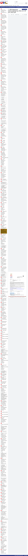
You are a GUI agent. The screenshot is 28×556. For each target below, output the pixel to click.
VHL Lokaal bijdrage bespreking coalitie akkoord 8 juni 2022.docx (3, 54)
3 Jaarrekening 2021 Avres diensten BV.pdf (3, 324)
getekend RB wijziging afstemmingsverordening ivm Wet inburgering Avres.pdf (4, 360)
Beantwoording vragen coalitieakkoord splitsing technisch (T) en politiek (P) (3, 38)
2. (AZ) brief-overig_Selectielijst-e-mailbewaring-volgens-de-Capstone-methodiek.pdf (4, 269)
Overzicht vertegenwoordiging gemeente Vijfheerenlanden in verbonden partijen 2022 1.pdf (4, 449)
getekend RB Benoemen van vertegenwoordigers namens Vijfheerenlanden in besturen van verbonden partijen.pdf (4, 441)
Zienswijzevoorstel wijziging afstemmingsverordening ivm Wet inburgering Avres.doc (4, 367)
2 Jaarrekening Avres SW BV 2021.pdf (4, 321)
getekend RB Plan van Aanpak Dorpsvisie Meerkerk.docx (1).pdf (3, 534)
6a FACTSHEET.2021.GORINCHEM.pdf (4, 334)
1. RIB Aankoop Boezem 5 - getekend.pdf (3, 190)
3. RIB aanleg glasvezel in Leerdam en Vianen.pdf (3, 204)
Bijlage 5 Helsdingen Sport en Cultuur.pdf (3, 502)
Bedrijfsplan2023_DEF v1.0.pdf (4, 289)
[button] (26, 3)
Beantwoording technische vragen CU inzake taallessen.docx (3, 32)
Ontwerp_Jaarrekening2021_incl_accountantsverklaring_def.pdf (4, 414)
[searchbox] (20, 3)
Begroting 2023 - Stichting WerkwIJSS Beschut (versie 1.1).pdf (3, 285)
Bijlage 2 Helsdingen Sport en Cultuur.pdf (3, 493)
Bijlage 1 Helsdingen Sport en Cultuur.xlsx (3, 490)
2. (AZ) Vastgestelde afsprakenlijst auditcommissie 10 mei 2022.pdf (3, 149)
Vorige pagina (25, 9)
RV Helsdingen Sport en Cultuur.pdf (3, 483)
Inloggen (25, 555)
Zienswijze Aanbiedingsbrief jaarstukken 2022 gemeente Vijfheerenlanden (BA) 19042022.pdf (4, 314)
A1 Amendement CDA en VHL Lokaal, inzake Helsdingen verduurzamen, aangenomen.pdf (3, 512)
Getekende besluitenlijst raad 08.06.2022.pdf (3, 111)
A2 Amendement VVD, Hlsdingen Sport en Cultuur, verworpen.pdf (4, 523)
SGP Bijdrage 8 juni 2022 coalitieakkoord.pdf (4, 50)
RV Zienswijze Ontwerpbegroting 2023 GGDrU (3, 375)
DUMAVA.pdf (4, 72)
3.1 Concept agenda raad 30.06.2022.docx (3, 105)
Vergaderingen (6, 5)
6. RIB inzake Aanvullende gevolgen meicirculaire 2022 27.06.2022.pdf (3, 226)
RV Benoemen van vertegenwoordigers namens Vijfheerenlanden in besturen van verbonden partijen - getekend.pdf (4, 434)
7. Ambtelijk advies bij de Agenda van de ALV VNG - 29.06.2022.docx (3, 236)
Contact (18, 5)
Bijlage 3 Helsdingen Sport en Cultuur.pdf (3, 496)
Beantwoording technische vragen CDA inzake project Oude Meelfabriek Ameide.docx (4, 22)
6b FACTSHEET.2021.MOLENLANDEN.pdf (4, 336)
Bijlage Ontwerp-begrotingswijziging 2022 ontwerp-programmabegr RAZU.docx (4, 419)
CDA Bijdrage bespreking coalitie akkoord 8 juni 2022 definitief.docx (3, 43)
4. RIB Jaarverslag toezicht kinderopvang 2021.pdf (3, 208)
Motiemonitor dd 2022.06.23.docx (3, 119)
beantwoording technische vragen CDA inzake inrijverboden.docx (3, 11)
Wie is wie (14, 5)
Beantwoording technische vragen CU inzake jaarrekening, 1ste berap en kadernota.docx (3, 88)
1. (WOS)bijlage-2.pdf (3, 138)
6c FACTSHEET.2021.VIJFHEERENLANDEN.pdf (4, 338)
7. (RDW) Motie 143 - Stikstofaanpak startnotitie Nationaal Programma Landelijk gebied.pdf (3, 161)
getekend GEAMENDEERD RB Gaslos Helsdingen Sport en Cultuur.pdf (3, 487)
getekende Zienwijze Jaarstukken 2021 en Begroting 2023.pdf (3, 309)
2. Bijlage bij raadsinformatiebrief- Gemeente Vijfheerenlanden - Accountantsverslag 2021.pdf (4, 199)
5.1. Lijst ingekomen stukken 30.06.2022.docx (3, 126)
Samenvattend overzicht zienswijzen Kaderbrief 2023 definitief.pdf (4, 389)
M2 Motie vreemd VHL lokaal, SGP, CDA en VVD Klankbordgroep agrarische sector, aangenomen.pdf (3, 473)
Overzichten (10, 5)
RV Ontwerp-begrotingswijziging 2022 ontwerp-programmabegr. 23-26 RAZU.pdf (4, 403)
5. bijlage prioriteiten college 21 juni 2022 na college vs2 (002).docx (3, 222)
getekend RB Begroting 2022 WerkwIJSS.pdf (3, 281)
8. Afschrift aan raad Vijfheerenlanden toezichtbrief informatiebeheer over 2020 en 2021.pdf (3, 175)
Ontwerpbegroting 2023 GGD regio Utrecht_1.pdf (3, 382)
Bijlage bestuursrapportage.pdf (4, 291)
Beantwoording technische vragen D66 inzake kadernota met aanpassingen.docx (4, 83)
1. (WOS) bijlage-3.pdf (3, 141)
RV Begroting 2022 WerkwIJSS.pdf (3, 278)
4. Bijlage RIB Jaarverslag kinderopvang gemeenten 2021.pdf (3, 213)
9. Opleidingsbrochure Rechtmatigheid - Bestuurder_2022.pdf (4, 182)
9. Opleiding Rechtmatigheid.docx (4, 179)
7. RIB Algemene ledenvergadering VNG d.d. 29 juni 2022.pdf (3, 231)
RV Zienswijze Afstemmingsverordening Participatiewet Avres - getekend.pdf (4, 355)
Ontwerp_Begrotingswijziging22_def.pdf (4, 416)
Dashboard (2, 5)
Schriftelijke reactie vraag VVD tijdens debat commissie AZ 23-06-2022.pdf (3, 94)
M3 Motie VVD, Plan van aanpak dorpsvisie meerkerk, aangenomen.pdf (4, 551)
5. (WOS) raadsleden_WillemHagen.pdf (4, 157)
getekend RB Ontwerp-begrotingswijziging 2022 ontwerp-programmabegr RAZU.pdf (4, 407)
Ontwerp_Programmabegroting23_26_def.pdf (4, 424)
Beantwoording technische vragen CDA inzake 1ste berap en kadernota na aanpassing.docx (3, 76)
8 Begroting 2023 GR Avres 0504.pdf (3, 344)
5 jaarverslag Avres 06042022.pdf (3, 331)
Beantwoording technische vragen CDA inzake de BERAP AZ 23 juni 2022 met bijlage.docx (3, 60)
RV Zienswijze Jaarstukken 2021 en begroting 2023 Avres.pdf (3, 299)
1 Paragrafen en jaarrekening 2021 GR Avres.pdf (3, 318)
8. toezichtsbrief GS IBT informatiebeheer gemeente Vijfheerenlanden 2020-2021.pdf (3, 169)
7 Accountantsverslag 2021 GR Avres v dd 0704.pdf (4, 341)
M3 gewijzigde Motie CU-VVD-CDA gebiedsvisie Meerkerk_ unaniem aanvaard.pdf (4, 542)
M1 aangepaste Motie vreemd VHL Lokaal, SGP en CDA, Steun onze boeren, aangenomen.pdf (3, 461)
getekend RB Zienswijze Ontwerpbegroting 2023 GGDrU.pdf (3, 378)
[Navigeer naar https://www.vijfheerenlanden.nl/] (4, 3)
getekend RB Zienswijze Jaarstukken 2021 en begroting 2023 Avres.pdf (3, 304)
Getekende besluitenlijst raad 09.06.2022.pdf (3, 114)
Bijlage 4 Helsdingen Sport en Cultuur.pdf (3, 499)
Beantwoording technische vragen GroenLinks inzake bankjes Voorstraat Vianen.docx (4, 16)
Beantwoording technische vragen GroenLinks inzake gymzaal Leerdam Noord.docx (3, 28)
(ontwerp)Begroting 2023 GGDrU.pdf (4, 386)
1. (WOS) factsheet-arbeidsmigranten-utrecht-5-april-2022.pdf (3, 144)
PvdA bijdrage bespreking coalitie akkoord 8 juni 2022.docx (3, 47)
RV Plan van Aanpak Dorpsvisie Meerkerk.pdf (3, 530)
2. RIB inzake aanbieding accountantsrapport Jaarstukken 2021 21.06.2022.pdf (4, 194)
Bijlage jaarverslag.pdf (3, 293)
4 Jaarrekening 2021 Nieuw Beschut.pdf (3, 328)
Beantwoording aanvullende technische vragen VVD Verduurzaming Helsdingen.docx (3, 69)
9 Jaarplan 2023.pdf (3, 347)
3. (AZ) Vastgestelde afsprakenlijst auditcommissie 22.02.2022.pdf (3, 154)
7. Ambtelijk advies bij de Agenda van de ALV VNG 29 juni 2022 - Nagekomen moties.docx (3, 242)
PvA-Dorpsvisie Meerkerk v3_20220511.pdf (4, 538)
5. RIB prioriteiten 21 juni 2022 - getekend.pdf (3, 217)
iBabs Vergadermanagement (18, 555)
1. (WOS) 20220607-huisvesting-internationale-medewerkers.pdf (3, 134)
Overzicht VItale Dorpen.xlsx (3, 64)
